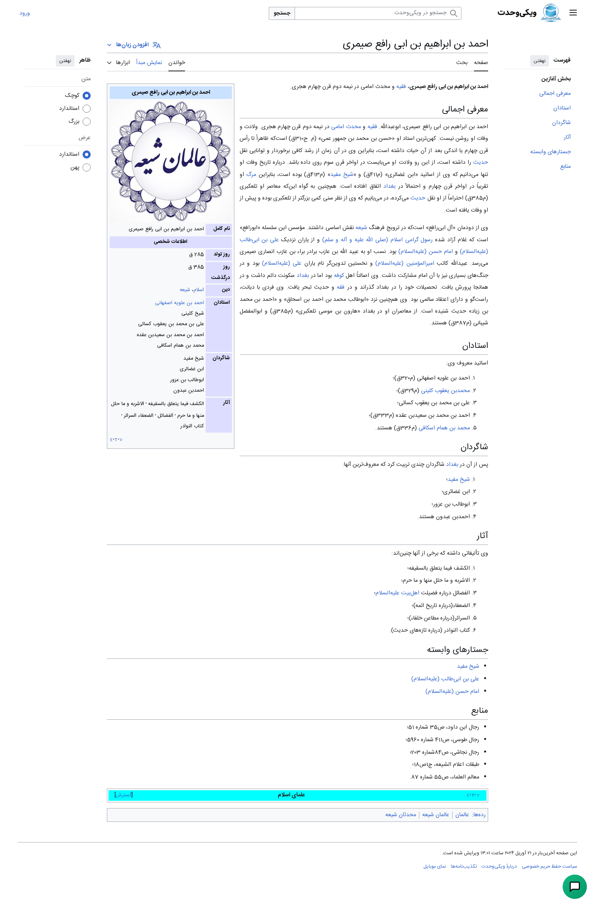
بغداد (389, 186)
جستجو (282, 13)
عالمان (462, 815)
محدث (353, 127)
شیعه (185, 290)
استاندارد (69, 109)
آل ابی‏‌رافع (441, 228)
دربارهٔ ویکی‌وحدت (499, 866)
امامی (337, 127)
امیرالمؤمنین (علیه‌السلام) (404, 263)
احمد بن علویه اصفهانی (179, 303)
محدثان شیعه (400, 815)
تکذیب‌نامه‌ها (464, 866)
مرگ (251, 175)
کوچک (72, 96)
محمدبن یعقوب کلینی (445, 391)
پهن (74, 167)
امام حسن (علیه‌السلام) (425, 252)
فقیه (401, 87)
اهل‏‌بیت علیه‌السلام (397, 593)
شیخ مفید (341, 175)
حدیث (480, 162)
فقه (340, 287)
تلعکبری (248, 186)
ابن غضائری (401, 175)
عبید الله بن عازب (339, 252)
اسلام (198, 290)
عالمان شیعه (435, 815)
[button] (573, 13)
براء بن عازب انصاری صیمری (272, 252)
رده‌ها (480, 815)
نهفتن (539, 61)
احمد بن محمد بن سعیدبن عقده (433, 415)
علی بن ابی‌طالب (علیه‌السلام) (445, 679)
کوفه (339, 276)
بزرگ (73, 122)
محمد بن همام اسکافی (444, 428)
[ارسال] (575, 887)
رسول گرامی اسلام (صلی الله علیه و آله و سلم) (377, 240)
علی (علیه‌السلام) (282, 263)
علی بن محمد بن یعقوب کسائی (434, 403)
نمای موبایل (434, 866)
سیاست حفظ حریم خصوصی (549, 866)
